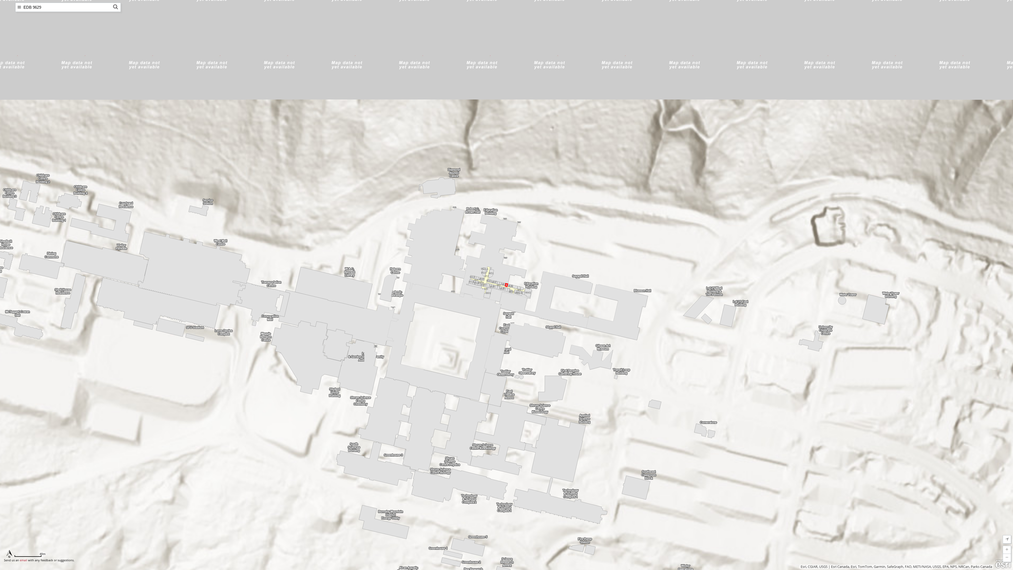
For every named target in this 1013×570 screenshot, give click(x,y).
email (23, 560)
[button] (1007, 550)
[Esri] (1003, 564)
